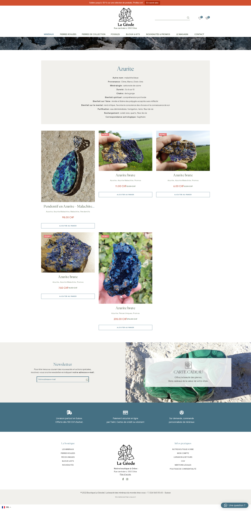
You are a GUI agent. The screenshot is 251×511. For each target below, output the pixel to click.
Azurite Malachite (61, 212)
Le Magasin (182, 34)
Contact (199, 34)
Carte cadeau (188, 372)
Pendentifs (85, 212)
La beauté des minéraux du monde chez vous (126, 493)
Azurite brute (125, 175)
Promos (138, 180)
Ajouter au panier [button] (67, 226)
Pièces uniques (125, 313)
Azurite (49, 212)
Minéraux (49, 34)
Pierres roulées (68, 34)
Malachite (74, 212)
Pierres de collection (93, 34)
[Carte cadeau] (188, 365)
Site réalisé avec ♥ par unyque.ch (125, 497)
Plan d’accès (125, 474)
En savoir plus (152, 3)
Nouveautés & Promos (158, 34)
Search (188, 17)
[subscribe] (87, 380)
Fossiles (115, 34)
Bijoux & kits (133, 34)
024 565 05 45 (156, 493)
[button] (234, 505)
